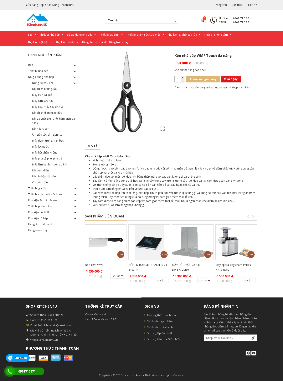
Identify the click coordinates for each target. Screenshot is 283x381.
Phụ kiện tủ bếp (65, 42)
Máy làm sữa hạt (42, 100)
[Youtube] (253, 353)
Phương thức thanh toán (162, 315)
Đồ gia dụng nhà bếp (79, 34)
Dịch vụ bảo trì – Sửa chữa (163, 339)
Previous (248, 217)
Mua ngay (231, 79)
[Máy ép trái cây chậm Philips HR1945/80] (236, 242)
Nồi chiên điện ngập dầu (47, 112)
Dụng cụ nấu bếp (43, 83)
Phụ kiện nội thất (38, 42)
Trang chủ (220, 5)
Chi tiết (116, 275)
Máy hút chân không (44, 152)
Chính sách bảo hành (160, 327)
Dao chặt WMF (94, 265)
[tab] (92, 146)
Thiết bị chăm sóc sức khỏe (143, 34)
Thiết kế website (155, 375)
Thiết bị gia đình (109, 34)
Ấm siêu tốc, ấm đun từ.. (47, 134)
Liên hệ (252, 5)
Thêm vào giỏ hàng (203, 79)
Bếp (30, 34)
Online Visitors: (94, 314)
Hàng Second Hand (94, 42)
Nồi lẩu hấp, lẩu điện (44, 176)
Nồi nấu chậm (40, 128)
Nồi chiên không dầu (44, 89)
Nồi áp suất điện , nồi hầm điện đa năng (53, 120)
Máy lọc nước (40, 146)
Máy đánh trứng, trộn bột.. (48, 140)
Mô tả (92, 146)
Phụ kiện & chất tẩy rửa (182, 34)
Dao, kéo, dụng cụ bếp (201, 87)
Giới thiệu (237, 5)
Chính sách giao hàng (160, 321)
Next (253, 217)
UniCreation (177, 375)
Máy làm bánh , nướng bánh (49, 164)
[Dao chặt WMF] (105, 242)
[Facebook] (248, 353)
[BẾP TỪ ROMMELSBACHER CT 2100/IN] (149, 242)
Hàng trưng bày (118, 42)
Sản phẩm (244, 87)
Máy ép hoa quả (42, 95)
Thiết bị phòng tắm (216, 34)
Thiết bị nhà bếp (49, 34)
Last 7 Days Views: (97, 319)
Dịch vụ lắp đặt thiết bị (161, 333)
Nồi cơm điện (40, 170)
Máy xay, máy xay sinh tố (47, 106)
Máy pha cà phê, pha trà (47, 158)
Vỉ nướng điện (40, 182)
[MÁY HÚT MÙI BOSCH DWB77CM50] (192, 242)
